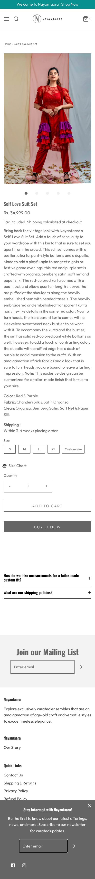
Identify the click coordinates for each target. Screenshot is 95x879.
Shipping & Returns (20, 783)
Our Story (12, 747)
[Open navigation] (6, 18)
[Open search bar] (18, 18)
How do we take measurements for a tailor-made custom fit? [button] (41, 578)
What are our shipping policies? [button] (28, 592)
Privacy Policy (16, 790)
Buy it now (47, 526)
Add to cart (47, 505)
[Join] (81, 667)
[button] (47, 118)
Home (7, 44)
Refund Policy (15, 798)
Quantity (10, 475)
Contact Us (13, 775)
